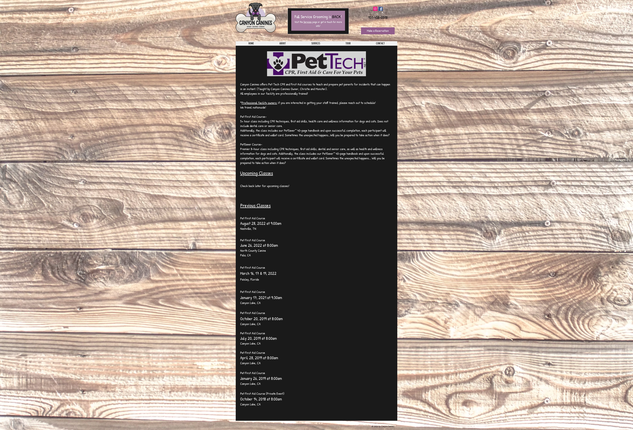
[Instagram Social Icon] (375, 9)
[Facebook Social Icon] (380, 9)
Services (307, 22)
